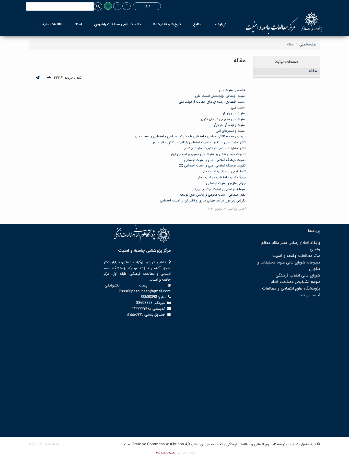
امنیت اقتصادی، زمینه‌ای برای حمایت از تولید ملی (212, 101)
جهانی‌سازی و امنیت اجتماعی (226, 183)
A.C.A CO (35, 443)
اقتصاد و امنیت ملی (232, 90)
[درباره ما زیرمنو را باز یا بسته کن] (207, 24)
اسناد (78, 24)
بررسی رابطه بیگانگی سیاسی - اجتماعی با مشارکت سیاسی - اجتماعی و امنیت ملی (190, 136)
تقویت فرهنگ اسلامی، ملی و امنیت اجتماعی (215, 160)
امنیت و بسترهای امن (231, 131)
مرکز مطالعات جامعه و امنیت (296, 256)
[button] (108, 5)
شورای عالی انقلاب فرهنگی (298, 275)
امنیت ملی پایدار (234, 113)
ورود (147, 5)
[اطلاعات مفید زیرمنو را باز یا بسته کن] (36, 24)
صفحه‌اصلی (307, 44)
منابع (197, 24)
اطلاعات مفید (52, 24)
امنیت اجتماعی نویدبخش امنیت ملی (220, 96)
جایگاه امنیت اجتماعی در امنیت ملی (221, 177)
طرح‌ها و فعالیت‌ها (167, 24)
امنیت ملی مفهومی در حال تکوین (223, 119)
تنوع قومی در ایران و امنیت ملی (224, 171)
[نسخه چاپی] (49, 77)
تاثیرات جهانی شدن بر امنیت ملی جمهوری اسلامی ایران (207, 154)
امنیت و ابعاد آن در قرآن (229, 125)
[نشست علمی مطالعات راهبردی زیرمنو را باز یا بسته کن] (88, 24)
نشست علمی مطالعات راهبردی (117, 24)
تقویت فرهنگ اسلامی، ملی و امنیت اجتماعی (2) (212, 165)
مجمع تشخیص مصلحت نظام (295, 282)
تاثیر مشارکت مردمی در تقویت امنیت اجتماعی (214, 148)
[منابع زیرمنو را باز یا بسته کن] (187, 24)
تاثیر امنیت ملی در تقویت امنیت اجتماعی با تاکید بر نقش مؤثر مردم (199, 142)
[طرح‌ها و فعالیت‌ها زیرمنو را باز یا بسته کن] (147, 24)
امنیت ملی (238, 107)
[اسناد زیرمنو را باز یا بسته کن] (68, 24)
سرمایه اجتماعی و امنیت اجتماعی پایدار (219, 189)
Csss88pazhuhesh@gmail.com (145, 291)
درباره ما (220, 24)
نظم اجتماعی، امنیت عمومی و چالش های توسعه (213, 194)
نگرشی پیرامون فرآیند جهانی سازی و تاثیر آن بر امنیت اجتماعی (203, 200)
